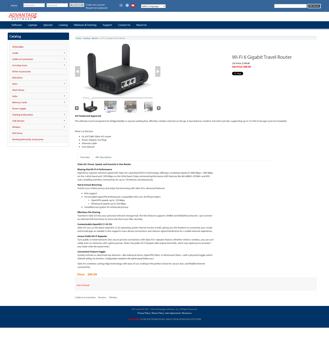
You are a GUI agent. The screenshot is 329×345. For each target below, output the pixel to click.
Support (107, 25)
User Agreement (173, 313)
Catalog (63, 25)
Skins (13, 84)
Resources (187, 313)
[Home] (23, 16)
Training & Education (21, 114)
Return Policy (157, 313)
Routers (95, 38)
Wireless (15, 127)
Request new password (96, 7)
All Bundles (17, 46)
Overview (85, 157)
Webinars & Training (85, 25)
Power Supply (19, 108)
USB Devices (17, 121)
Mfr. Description (104, 157)
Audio (14, 53)
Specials (48, 25)
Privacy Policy (144, 313)
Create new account (95, 4)
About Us (141, 25)
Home (14, 5)
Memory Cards (18, 102)
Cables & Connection (21, 59)
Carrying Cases (18, 65)
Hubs (13, 96)
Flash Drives (18, 90)
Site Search (314, 6)
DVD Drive (17, 77)
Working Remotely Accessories (28, 139)
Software (16, 25)
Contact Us (124, 25)
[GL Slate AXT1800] (118, 70)
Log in (78, 5)
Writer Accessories (21, 71)
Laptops (32, 25)
